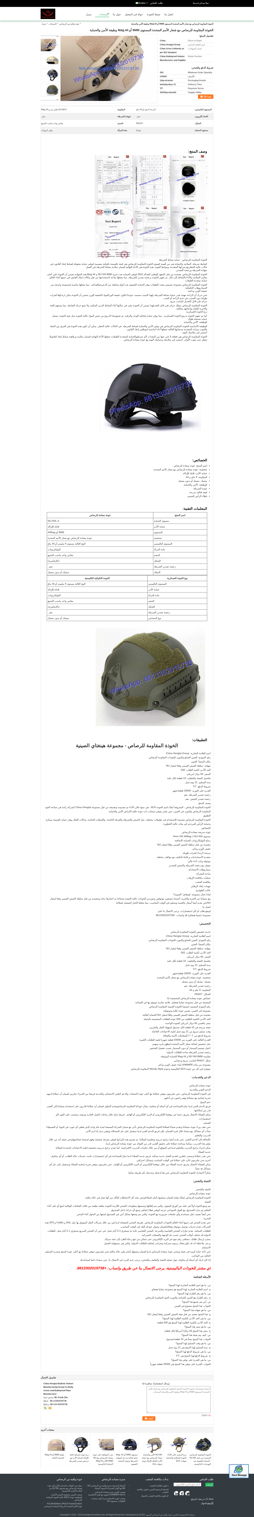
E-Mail (209, 1499)
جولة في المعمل (134, 14)
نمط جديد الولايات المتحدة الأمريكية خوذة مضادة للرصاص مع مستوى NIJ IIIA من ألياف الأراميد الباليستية (64, 1488)
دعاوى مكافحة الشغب (158, 1485)
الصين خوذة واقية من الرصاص (165, 1515)
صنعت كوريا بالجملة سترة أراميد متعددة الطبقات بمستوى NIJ (108, 1499)
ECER (142, 1515)
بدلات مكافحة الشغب (156, 1479)
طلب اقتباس (156, 3)
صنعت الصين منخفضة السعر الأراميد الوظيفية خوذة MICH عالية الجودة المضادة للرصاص (64, 1497)
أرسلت (209, 1484)
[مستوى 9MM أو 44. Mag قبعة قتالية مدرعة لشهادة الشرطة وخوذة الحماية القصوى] (126, 1444)
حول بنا (117, 14)
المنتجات (104, 14)
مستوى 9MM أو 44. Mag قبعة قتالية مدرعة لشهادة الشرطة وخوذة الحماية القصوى (127, 1459)
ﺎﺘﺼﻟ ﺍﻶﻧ (207, 96)
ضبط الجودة (153, 14)
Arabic (142, 3)
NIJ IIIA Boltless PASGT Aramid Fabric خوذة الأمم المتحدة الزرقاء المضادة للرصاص (63, 1504)
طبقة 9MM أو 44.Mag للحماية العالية (54, 1456)
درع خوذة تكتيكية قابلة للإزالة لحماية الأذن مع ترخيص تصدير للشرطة (79, 1457)
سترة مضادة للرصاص (113, 1479)
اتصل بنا (168, 14)
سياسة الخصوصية (187, 1515)
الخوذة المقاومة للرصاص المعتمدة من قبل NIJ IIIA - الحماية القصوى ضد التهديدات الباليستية (200, 1459)
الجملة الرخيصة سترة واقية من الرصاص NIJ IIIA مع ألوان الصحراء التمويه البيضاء (106, 1486)
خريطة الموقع (198, 1499)
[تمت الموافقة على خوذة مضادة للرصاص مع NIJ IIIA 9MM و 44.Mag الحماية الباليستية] (102, 1444)
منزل (88, 14)
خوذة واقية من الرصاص (69, 24)
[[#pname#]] (109, 68)
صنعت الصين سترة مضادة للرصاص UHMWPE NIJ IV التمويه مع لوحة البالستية (106, 1493)
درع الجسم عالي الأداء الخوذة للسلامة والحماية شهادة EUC (176, 1457)
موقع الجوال (206, 1503)
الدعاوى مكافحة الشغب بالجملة (154, 1496)
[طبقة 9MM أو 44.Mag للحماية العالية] (53, 1444)
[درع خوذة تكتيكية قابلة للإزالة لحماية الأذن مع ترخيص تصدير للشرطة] (77, 1444)
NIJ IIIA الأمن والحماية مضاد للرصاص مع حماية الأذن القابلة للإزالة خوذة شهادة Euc (152, 1459)
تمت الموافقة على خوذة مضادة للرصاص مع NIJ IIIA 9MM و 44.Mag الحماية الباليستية (103, 1459)
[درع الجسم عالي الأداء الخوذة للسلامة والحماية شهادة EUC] (175, 1444)
